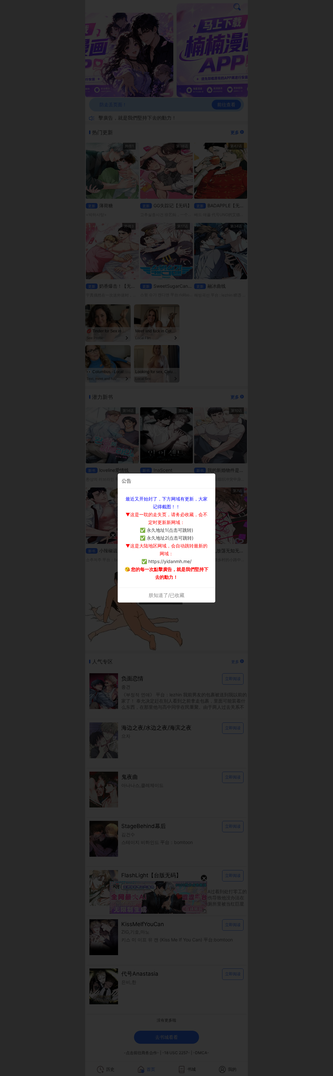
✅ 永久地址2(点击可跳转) (166, 538)
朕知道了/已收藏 (166, 595)
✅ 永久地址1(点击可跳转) (166, 530)
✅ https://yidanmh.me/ (166, 561)
